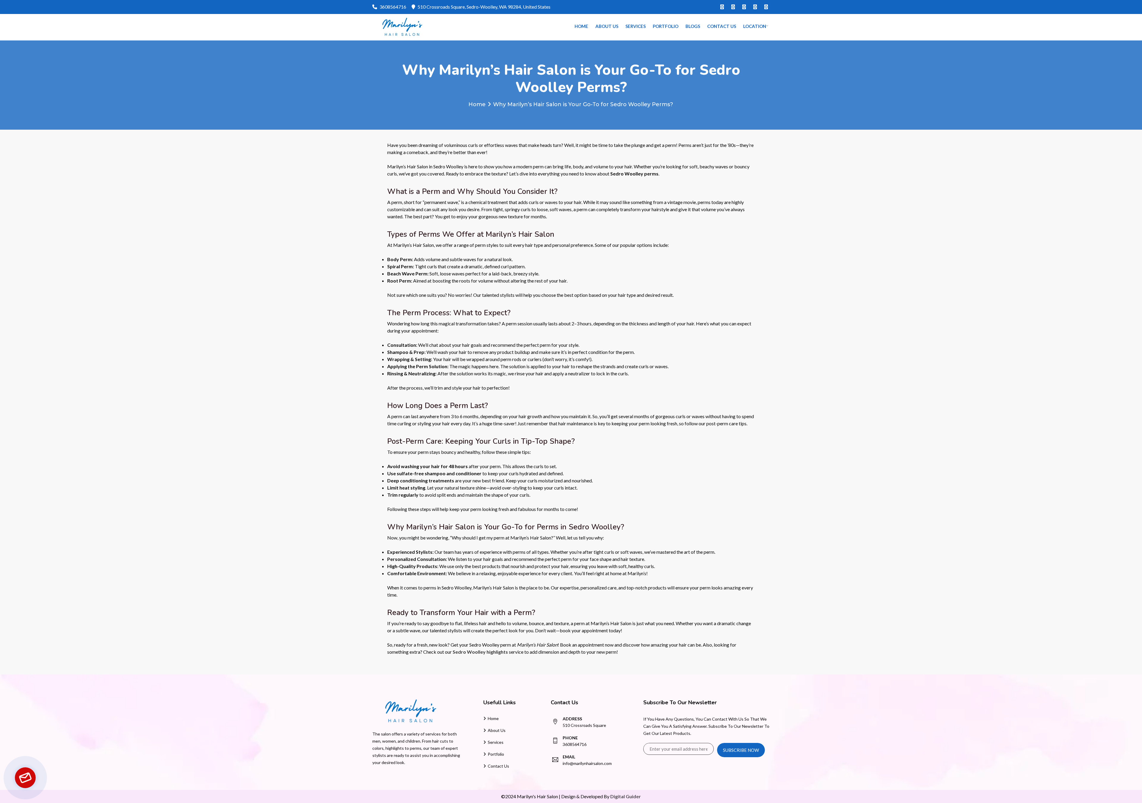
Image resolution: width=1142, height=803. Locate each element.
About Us (606, 26)
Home (581, 26)
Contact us (721, 26)
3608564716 (392, 7)
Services (635, 26)
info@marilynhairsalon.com (587, 763)
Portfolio (665, 26)
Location (754, 26)
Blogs (692, 26)
